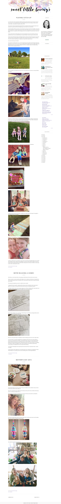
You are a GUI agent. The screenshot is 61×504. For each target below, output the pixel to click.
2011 (43, 158)
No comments (10, 267)
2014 (43, 155)
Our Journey (44, 117)
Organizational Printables (46, 111)
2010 (43, 159)
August (44, 142)
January (44, 154)
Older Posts (36, 497)
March (44, 151)
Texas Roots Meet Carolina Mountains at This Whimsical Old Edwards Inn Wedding (47, 106)
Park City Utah (44, 125)
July (43, 143)
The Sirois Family (45, 126)
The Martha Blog (45, 101)
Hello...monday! (44, 127)
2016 (43, 135)
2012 (43, 157)
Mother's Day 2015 (24, 360)
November (44, 139)
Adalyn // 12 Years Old (45, 118)
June (43, 144)
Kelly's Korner (44, 124)
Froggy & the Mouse (45, 119)
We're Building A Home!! (24, 273)
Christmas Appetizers (48, 58)
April (44, 150)
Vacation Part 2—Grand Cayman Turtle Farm (48, 67)
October (44, 140)
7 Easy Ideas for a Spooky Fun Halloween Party (46, 113)
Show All (52, 114)
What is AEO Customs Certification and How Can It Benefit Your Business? (47, 121)
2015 (43, 136)
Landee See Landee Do (46, 110)
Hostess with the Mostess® (46, 112)
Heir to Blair (44, 122)
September (44, 141)
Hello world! (44, 123)
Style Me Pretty (44, 104)
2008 (43, 162)
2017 (43, 134)
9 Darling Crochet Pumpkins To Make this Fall (46, 109)
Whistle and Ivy (44, 107)
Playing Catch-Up (23, 18)
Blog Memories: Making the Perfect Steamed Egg (46, 103)
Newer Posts (11, 497)
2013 (43, 156)
